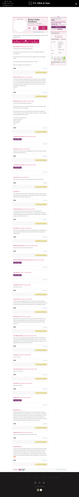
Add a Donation (17, 139)
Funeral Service (55, 39)
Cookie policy (44, 477)
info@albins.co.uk (8, 5)
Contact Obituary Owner (38, 31)
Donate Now (58, 27)
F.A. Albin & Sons (58, 37)
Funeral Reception (55, 62)
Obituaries (29, 477)
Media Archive (21, 477)
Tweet (58, 16)
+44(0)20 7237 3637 (8, 3)
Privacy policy (36, 477)
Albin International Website (55, 477)
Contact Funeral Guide (61, 469)
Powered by (15, 469)
